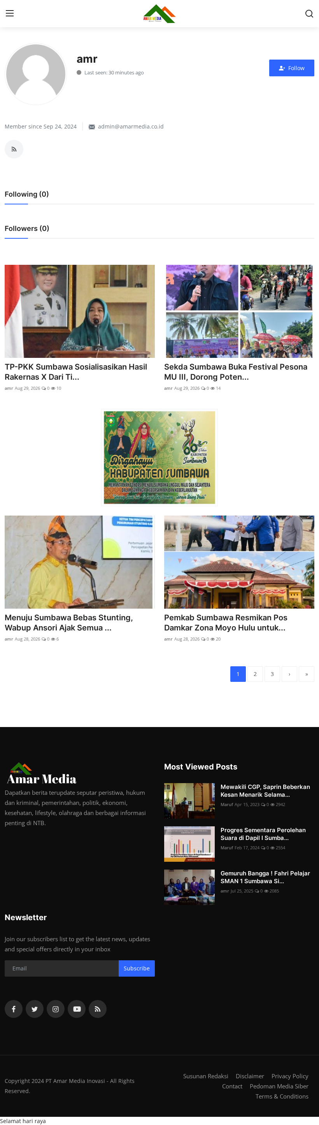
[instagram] (56, 1009)
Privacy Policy (290, 1076)
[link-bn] (159, 457)
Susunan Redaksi (205, 1076)
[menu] (9, 13)
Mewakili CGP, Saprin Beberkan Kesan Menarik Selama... (265, 790)
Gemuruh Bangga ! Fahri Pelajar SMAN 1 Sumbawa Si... (265, 877)
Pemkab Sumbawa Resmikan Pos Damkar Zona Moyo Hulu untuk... (225, 622)
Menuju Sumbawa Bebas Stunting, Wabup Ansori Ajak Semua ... (69, 622)
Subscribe (137, 968)
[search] (309, 13)
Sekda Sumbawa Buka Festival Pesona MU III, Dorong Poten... (235, 372)
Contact (232, 1086)
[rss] (98, 1009)
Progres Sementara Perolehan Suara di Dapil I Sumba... (263, 834)
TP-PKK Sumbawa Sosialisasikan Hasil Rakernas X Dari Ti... (76, 372)
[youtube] (77, 1009)
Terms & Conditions (282, 1096)
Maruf (227, 804)
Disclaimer (250, 1076)
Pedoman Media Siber (279, 1086)
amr (9, 388)
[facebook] (14, 1009)
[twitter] (35, 1009)
